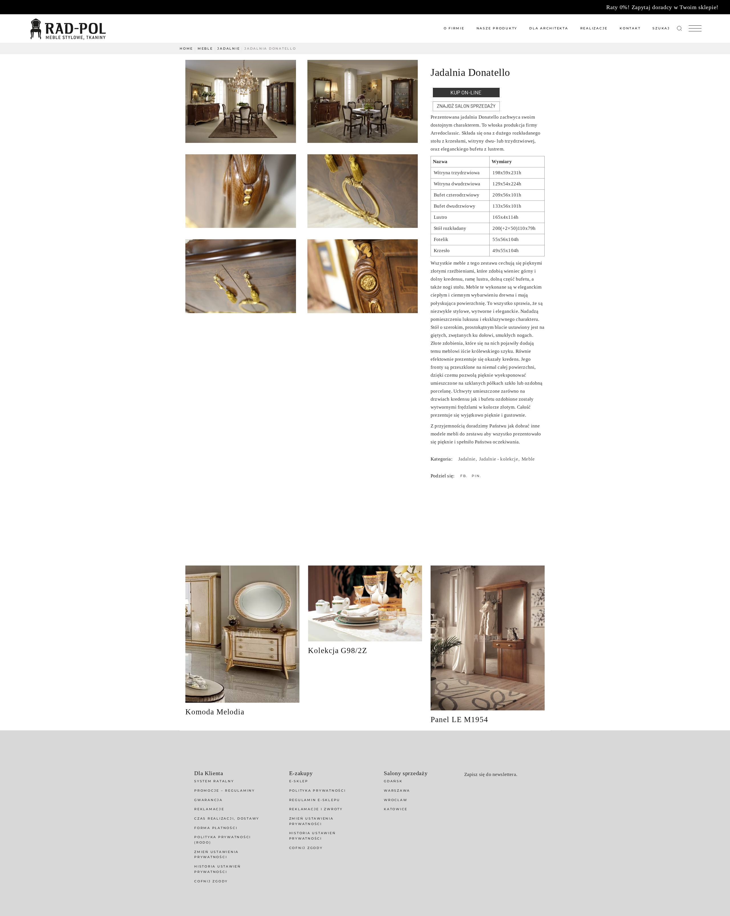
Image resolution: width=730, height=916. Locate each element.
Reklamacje (209, 809)
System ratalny (214, 781)
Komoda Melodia (214, 712)
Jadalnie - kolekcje (499, 459)
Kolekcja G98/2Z (337, 650)
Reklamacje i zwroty (316, 809)
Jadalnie (467, 459)
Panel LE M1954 (459, 719)
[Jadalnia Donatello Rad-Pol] (241, 191)
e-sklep (298, 781)
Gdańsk (393, 781)
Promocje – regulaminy (224, 791)
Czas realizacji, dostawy (226, 818)
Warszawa (397, 791)
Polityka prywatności (317, 791)
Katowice (395, 809)
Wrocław (395, 800)
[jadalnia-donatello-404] (241, 101)
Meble (528, 459)
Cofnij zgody (211, 881)
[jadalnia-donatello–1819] (363, 101)
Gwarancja (208, 800)
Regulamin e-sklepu (314, 800)
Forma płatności (215, 828)
